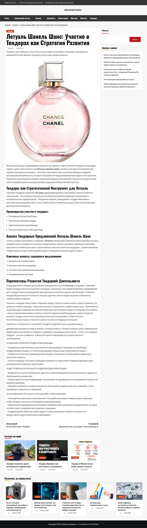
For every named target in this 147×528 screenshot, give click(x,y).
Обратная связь (10, 3)
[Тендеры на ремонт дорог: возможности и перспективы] (20, 450)
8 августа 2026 (16, 513)
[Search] (141, 18)
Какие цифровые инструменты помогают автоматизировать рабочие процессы (121, 85)
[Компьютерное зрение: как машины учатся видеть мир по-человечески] (46, 491)
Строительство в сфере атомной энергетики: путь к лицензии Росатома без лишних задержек (121, 72)
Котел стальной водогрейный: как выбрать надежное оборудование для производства (122, 56)
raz (9, 513)
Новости (83, 18)
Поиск (105, 30)
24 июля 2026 (72, 513)
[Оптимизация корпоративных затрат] (101, 491)
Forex (7, 18)
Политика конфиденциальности (31, 3)
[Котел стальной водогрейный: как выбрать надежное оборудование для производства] (18, 491)
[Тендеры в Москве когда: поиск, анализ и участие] (84, 450)
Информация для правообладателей (59, 3)
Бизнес (38, 18)
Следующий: (78, 425)
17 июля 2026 (99, 508)
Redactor (11, 48)
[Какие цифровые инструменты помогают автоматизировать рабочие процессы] (129, 491)
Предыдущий (18, 425)
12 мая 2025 (20, 48)
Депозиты (51, 18)
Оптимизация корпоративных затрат (119, 79)
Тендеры (93, 18)
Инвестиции (63, 18)
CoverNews (83, 524)
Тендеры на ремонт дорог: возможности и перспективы (18, 465)
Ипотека (74, 18)
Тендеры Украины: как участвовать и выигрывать (50, 465)
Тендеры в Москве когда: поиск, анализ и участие (82, 465)
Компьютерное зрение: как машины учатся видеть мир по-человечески (122, 63)
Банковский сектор (22, 18)
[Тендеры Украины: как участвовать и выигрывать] (52, 450)
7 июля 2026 (127, 513)
